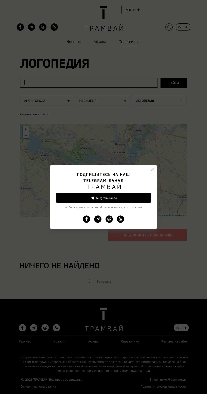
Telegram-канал (106, 198)
